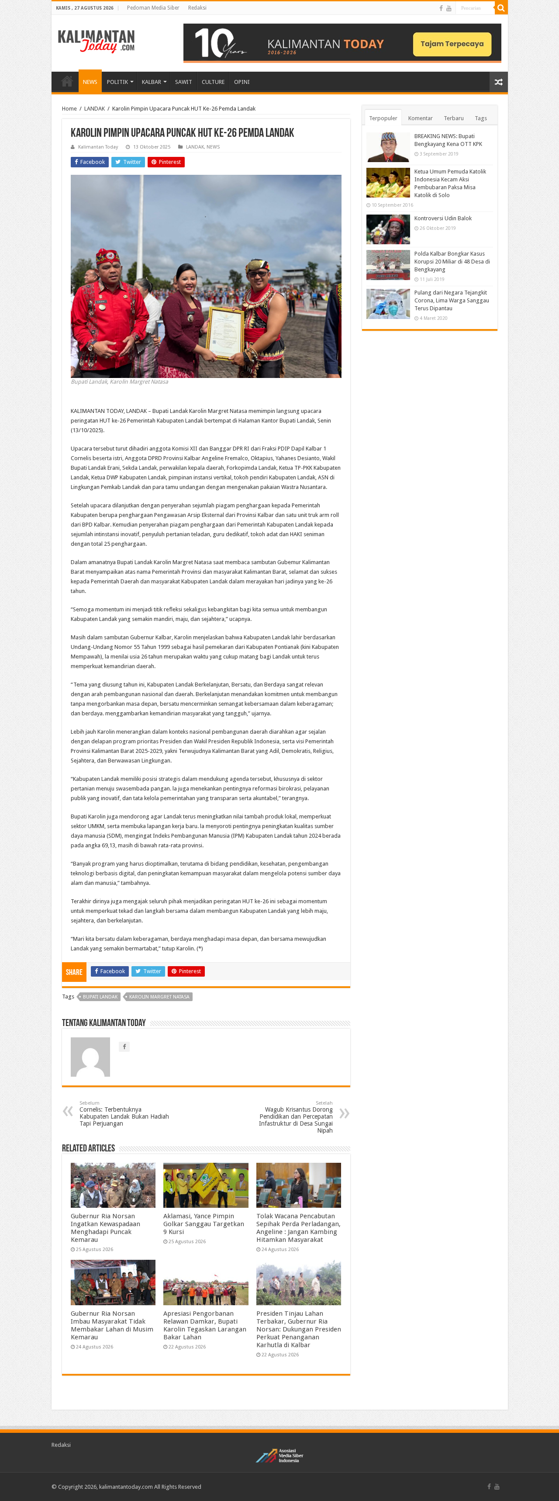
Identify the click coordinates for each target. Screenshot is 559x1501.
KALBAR (151, 82)
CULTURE (213, 82)
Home (69, 108)
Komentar (420, 118)
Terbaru (454, 118)
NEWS (90, 82)
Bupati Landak (100, 997)
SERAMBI (67, 81)
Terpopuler (383, 118)
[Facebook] (441, 8)
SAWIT (183, 82)
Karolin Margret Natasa (159, 997)
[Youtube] (448, 8)
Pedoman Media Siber (153, 8)
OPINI (242, 82)
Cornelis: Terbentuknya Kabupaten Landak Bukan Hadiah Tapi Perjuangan (124, 1113)
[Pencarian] (501, 7)
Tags (481, 118)
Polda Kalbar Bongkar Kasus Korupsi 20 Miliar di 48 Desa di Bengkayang (452, 261)
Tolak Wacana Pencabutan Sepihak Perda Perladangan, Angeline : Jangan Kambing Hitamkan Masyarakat (298, 1228)
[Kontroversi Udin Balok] (388, 229)
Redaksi (197, 8)
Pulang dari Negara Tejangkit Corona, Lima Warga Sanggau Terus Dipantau (451, 300)
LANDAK (94, 108)
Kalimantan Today (98, 147)
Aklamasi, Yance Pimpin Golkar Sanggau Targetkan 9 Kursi (203, 1224)
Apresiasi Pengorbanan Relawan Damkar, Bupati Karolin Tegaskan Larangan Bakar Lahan (204, 1325)
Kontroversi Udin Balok (443, 218)
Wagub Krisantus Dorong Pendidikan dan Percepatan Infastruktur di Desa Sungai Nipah (296, 1117)
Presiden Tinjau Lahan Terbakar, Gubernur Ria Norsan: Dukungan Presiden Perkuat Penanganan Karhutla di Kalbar (298, 1329)
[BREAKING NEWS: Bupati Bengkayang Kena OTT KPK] (388, 147)
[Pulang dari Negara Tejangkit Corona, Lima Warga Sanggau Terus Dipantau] (388, 304)
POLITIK (117, 82)
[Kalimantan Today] (96, 41)
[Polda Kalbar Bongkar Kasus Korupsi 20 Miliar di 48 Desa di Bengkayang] (388, 265)
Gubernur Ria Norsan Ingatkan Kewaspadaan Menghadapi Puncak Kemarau (105, 1228)
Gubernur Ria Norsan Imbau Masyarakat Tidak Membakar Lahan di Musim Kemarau (112, 1325)
